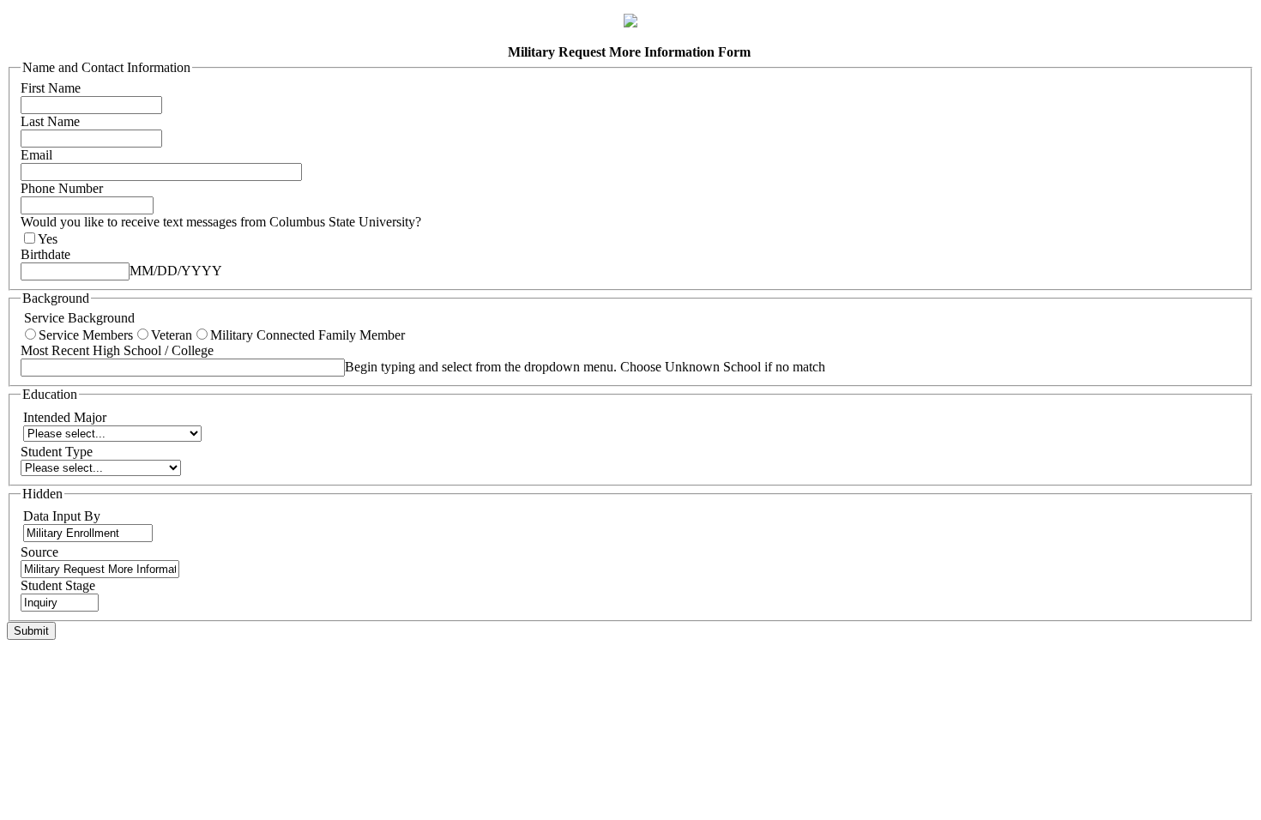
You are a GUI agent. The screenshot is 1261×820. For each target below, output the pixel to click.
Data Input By (61, 516)
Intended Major (66, 417)
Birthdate (45, 254)
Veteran (171, 335)
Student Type (57, 451)
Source (39, 552)
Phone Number (62, 188)
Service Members (86, 335)
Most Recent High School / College (117, 350)
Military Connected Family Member (307, 335)
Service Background (78, 318)
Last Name (50, 121)
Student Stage (58, 585)
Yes (47, 239)
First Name (51, 88)
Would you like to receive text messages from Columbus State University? (221, 221)
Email (36, 155)
